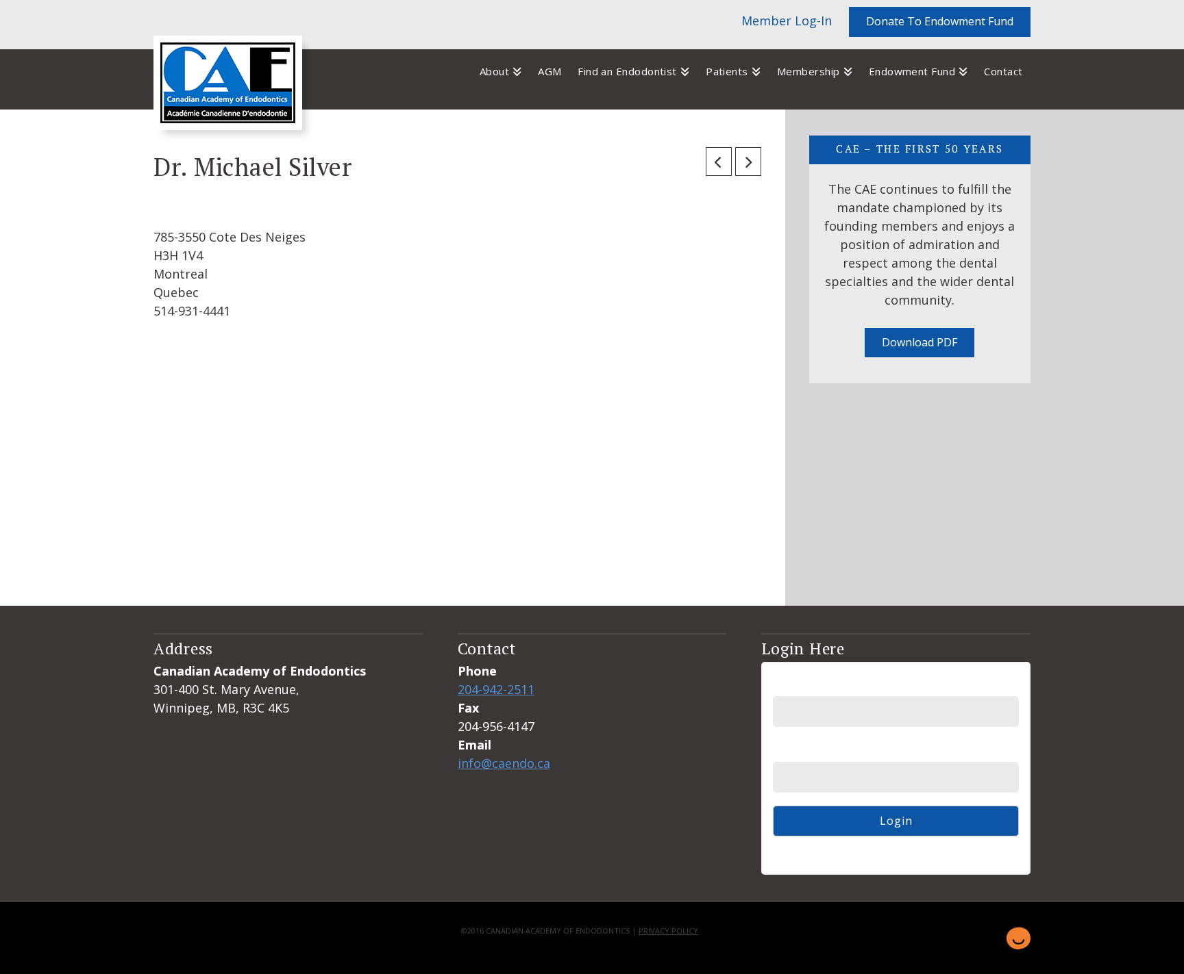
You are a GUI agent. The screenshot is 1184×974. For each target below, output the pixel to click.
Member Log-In (786, 20)
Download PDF (919, 342)
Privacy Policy (668, 930)
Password (800, 751)
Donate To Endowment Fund (939, 21)
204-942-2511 (496, 689)
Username (801, 684)
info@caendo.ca (504, 763)
